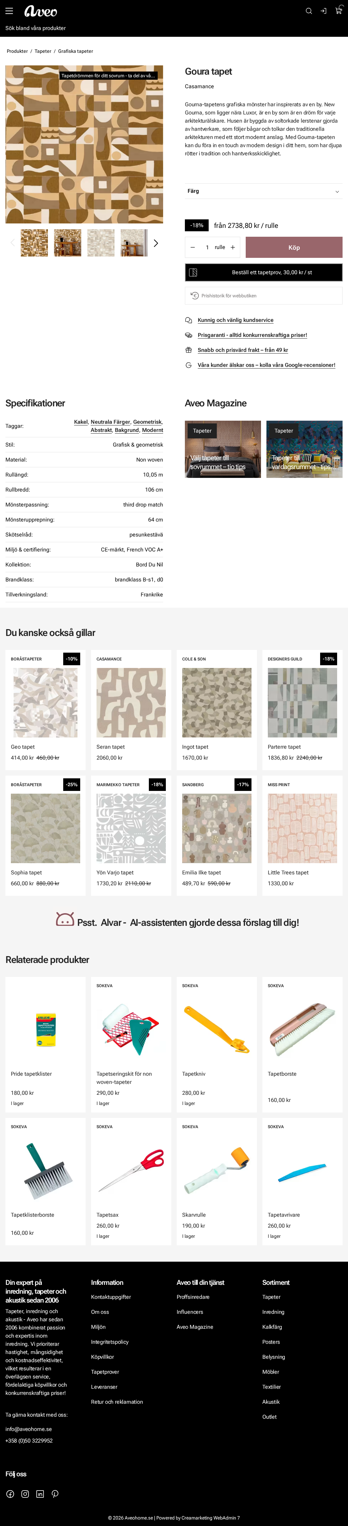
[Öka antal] (232, 247)
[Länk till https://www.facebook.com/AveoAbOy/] (10, 1493)
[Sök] (308, 11)
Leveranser (104, 1387)
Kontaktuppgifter (111, 1297)
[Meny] (9, 11)
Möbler (270, 1372)
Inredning (273, 1312)
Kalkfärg (272, 1327)
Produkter (17, 51)
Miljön (98, 1327)
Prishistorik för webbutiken (229, 295)
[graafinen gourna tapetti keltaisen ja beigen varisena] (68, 243)
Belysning (274, 1357)
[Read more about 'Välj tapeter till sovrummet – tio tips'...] (223, 449)
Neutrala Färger (110, 422)
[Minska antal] (192, 247)
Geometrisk (147, 422)
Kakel (81, 422)
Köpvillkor (103, 1357)
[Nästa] (155, 242)
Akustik (271, 1402)
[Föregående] (12, 242)
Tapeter (43, 51)
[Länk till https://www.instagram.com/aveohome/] (25, 1493)
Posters (271, 1342)
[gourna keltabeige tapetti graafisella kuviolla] (84, 144)
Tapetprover (105, 1372)
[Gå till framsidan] (40, 11)
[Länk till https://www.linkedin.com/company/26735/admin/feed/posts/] (40, 1493)
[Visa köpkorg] (338, 11)
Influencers (190, 1312)
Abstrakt (101, 430)
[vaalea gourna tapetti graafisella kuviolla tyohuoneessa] (134, 243)
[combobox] (281, 191)
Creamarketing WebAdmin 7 (210, 1518)
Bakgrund (127, 430)
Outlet (269, 1417)
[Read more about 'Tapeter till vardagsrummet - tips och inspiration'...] (304, 449)
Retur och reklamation (117, 1402)
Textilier (271, 1387)
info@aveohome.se (28, 1429)
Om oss (100, 1312)
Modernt (152, 430)
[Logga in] (323, 11)
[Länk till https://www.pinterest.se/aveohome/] (55, 1493)
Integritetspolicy (109, 1342)
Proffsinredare (193, 1297)
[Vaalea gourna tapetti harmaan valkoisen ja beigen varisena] (101, 243)
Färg (193, 191)
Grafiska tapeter (75, 51)
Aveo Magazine (195, 1327)
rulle (220, 247)
